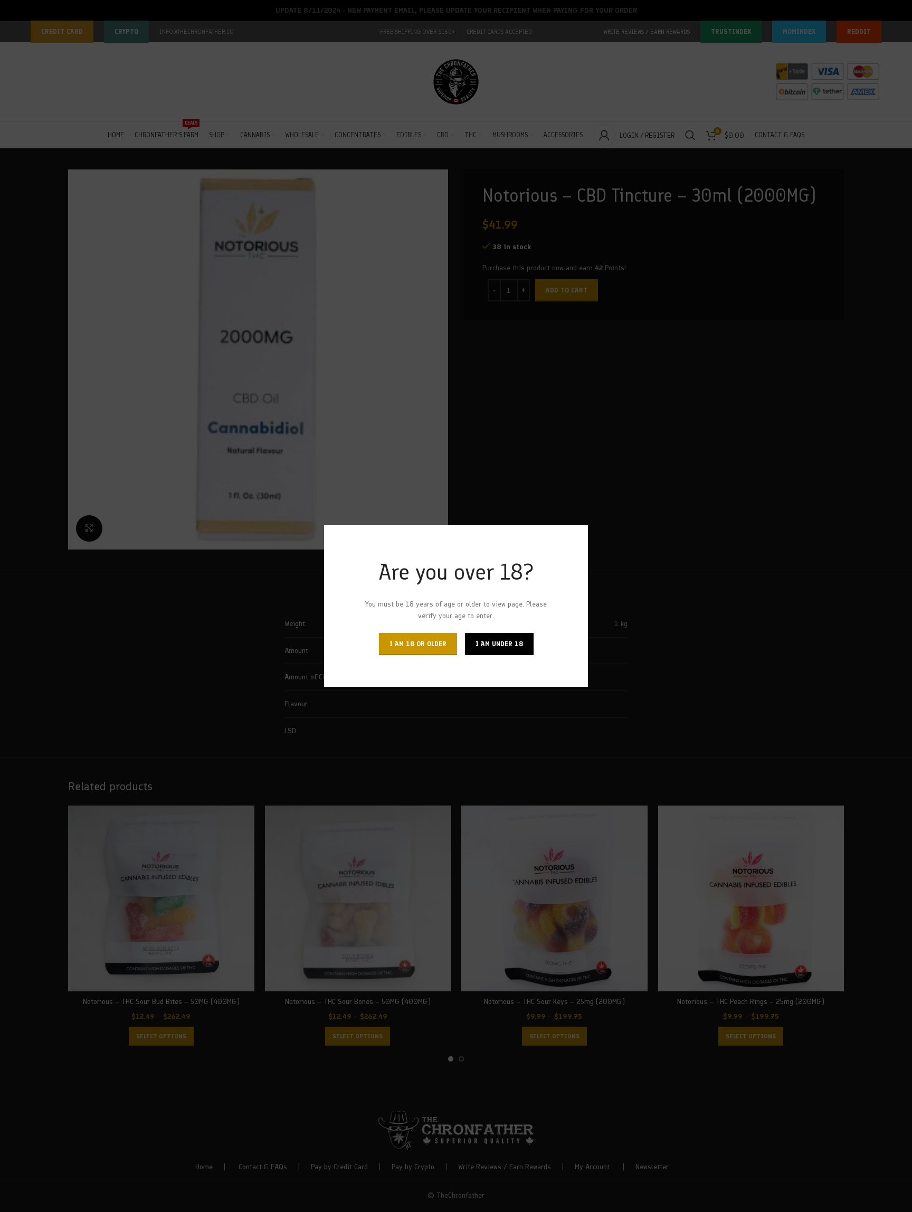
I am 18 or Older (418, 644)
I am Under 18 (499, 644)
